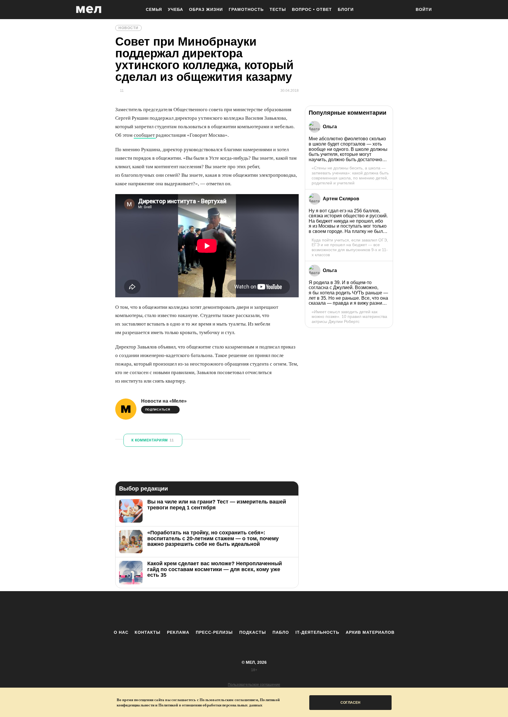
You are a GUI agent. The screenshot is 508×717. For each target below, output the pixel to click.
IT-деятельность (317, 632)
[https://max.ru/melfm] (302, 610)
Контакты (148, 632)
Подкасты (252, 632)
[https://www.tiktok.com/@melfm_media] (254, 610)
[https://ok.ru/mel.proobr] (286, 610)
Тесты (278, 9)
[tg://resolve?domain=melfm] (205, 610)
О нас (121, 632)
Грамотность (246, 9)
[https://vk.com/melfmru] (237, 610)
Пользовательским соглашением (229, 700)
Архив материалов (370, 632)
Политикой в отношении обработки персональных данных (210, 705)
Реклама (178, 632)
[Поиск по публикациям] (404, 10)
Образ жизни (206, 9)
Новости (128, 28)
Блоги (346, 9)
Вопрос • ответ (312, 9)
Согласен (350, 703)
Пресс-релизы (214, 632)
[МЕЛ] (88, 9)
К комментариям (152, 440)
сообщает (145, 135)
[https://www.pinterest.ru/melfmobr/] (270, 610)
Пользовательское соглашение (254, 685)
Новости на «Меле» (164, 400)
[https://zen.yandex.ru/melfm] (221, 610)
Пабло (281, 632)
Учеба (175, 9)
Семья (154, 9)
